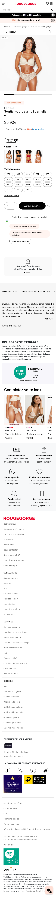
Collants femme (11, 594)
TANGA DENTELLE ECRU (14, 434)
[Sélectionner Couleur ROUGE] (28, 156)
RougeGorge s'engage (14, 529)
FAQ (5, 653)
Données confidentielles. (36, 891)
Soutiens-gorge (11, 578)
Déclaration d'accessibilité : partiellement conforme (27, 829)
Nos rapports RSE (12, 555)
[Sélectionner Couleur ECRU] (9, 156)
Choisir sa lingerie (12, 702)
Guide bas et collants (13, 707)
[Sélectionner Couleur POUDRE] (38, 156)
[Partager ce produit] (50, 32)
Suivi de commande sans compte (17, 643)
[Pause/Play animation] (53, 15)
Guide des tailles (11, 697)
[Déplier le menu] (4, 3)
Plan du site (9, 845)
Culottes (7, 583)
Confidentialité (10, 808)
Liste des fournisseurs (14, 560)
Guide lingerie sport (13, 723)
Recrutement (9, 545)
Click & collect (10, 668)
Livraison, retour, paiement (16, 632)
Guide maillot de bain (13, 712)
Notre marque (10, 524)
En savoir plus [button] (37, 129)
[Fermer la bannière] (53, 20)
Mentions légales (11, 819)
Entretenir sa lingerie (13, 728)
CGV (6, 814)
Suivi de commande (12, 637)
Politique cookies (11, 824)
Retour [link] (12, 32)
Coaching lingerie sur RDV (15, 663)
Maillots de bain (11, 599)
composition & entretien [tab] (35, 291)
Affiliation (8, 539)
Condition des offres (13, 803)
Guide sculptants (11, 717)
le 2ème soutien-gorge (26, 20)
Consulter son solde (13, 756)
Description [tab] (9, 291)
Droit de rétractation (13, 648)
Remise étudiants (12, 674)
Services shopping (12, 627)
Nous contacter (11, 550)
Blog (6, 686)
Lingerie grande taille (13, 609)
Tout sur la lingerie (12, 691)
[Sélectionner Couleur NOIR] (18, 156)
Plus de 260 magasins (14, 534)
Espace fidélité (10, 658)
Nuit (5, 588)
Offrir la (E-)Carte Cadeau (16, 752)
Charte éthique (10, 565)
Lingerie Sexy (10, 604)
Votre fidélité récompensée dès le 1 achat (26, 14)
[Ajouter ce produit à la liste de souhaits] (49, 206)
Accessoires (9, 614)
